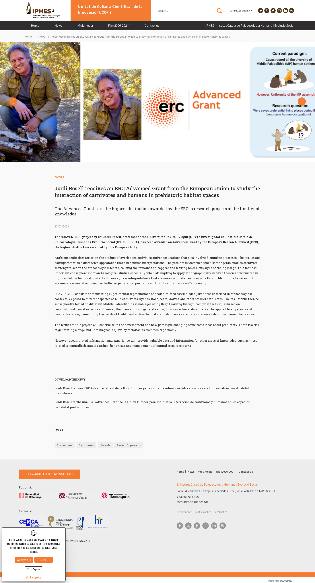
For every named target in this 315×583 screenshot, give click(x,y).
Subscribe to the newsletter (50, 474)
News (58, 26)
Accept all (24, 560)
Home (35, 26)
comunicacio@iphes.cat (192, 502)
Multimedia (85, 26)
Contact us (152, 26)
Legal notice (220, 511)
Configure (33, 569)
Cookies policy (203, 511)
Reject (44, 560)
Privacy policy (184, 511)
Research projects (129, 445)
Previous (13, 101)
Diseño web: (273, 581)
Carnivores (86, 445)
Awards (105, 445)
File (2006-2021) (118, 26)
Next (302, 101)
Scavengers (65, 445)
